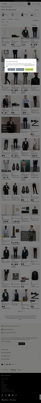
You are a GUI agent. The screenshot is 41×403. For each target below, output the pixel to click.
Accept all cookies (29, 69)
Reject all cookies (20, 69)
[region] (20, 65)
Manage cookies (11, 69)
